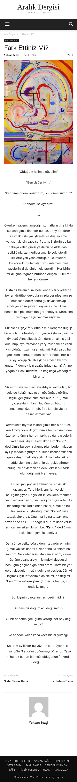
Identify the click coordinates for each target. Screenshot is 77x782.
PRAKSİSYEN (62, 761)
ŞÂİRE (12, 769)
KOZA (8, 761)
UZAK (46, 769)
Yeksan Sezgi (11, 54)
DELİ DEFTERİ (22, 761)
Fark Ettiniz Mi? (26, 48)
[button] (7, 24)
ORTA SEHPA (27, 34)
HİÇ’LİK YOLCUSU (29, 769)
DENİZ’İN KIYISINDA (56, 765)
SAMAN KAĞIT (42, 761)
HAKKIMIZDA (60, 769)
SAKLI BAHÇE (33, 765)
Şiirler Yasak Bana (16, 681)
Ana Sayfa (10, 34)
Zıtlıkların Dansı (63, 681)
